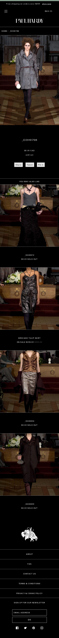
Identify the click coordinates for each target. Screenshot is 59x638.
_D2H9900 (29, 504)
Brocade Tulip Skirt (29, 338)
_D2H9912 (29, 255)
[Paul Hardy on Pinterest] (33, 628)
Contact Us (29, 574)
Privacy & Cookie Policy (29, 593)
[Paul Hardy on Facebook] (17, 628)
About (29, 554)
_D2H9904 (29, 421)
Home (4, 31)
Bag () (48, 11)
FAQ (29, 564)
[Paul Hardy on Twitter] (25, 628)
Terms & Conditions (29, 583)
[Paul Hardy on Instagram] (41, 628)
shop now (46, 4)
